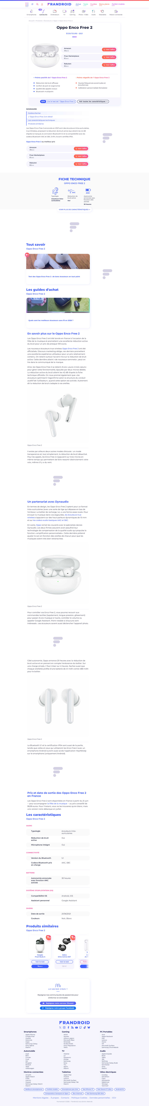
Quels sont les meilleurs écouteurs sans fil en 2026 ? (50, 320)
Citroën (28, 1057)
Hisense (66, 1054)
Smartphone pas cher (70, 1089)
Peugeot (29, 1063)
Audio (103, 1051)
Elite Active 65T (64, 957)
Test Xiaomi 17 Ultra (104, 1089)
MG (27, 1061)
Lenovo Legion (69, 1038)
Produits (39, 21)
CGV (114, 1098)
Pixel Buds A (40, 957)
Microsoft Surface (108, 1045)
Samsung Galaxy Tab (71, 1082)
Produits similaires (36, 124)
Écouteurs (47, 21)
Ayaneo (66, 1036)
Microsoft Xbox (69, 1040)
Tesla (27, 1066)
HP (103, 1044)
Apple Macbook (107, 1036)
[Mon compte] (42, 4)
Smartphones (30, 1032)
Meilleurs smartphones (33, 1089)
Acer (103, 1035)
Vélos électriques (108, 1072)
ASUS (66, 1035)
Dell (103, 1038)
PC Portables (106, 1032)
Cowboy (105, 1075)
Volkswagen (30, 1068)
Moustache (106, 1080)
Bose (103, 1056)
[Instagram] (64, 1027)
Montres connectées (33, 1072)
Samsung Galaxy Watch (34, 1084)
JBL (103, 1059)
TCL (65, 1065)
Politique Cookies (79, 1098)
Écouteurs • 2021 (74, 33)
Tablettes (66, 1072)
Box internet (77, 1093)
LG (65, 1056)
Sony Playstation (70, 1045)
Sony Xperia (30, 1045)
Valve (65, 1047)
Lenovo (104, 1040)
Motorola (29, 1040)
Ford (27, 1059)
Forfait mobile (118, 4)
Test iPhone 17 (88, 1089)
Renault (28, 1065)
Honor (104, 1042)
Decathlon (105, 1077)
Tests (85, 4)
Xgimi (66, 1066)
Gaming (65, 1032)
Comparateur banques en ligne (57, 1093)
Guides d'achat (34, 113)
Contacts (65, 1098)
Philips (66, 1059)
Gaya (103, 1078)
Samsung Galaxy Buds (110, 1063)
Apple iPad (67, 1075)
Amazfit (28, 1075)
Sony (65, 1063)
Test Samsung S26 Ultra (95, 1093)
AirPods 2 (89, 957)
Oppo (55, 21)
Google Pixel (30, 1036)
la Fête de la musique (57, 803)
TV (63, 1051)
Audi (27, 1054)
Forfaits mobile (52, 1089)
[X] (60, 1027)
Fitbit (27, 1078)
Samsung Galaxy (31, 1044)
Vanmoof (105, 1086)
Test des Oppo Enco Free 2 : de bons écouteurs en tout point (54, 277)
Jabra (104, 1057)
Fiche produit (88, 962)
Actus (78, 4)
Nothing (105, 1061)
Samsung (67, 1061)
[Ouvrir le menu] (27, 4)
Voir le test (40, 962)
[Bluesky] (88, 1027)
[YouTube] (76, 1027)
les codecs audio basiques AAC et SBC (50, 520)
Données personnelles (100, 1098)
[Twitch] (80, 1027)
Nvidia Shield (68, 1044)
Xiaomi (28, 1047)
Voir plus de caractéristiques (73, 210)
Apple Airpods (107, 1054)
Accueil (31, 21)
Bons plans (104, 4)
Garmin (28, 1080)
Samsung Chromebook (110, 1047)
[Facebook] (68, 1027)
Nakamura (105, 1082)
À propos (55, 1098)
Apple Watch (30, 1077)
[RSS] (72, 1027)
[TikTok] (84, 1027)
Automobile (29, 1051)
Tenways (105, 1084)
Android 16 (120, 1089)
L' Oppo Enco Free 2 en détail (40, 117)
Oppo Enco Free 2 (34, 142)
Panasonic (67, 1057)
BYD (27, 1056)
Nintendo (67, 1042)
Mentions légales (40, 1098)
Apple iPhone (30, 1035)
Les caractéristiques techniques (41, 120)
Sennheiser (106, 1065)
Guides (93, 4)
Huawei (28, 1038)
